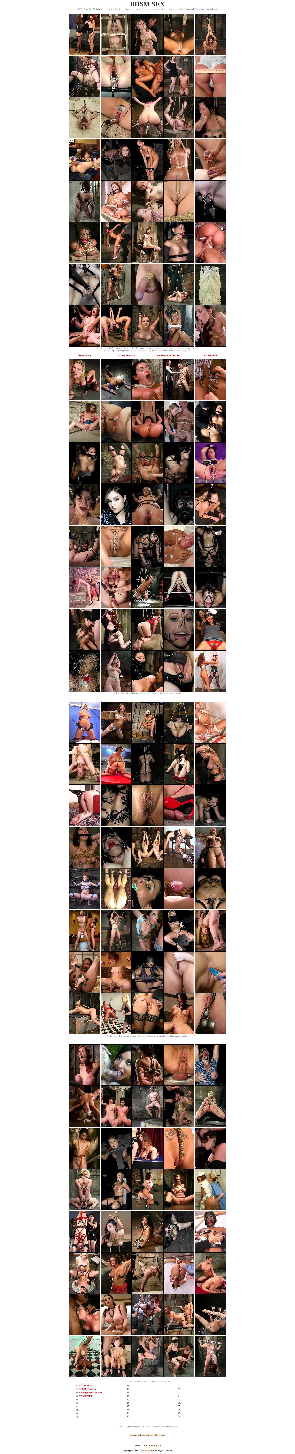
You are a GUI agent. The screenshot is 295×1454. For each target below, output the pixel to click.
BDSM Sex (149, 1451)
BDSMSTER (211, 355)
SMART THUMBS (153, 1453)
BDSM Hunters (126, 355)
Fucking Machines (137, 1435)
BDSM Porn (84, 355)
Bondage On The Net (168, 355)
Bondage (149, 1435)
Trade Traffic (153, 1445)
